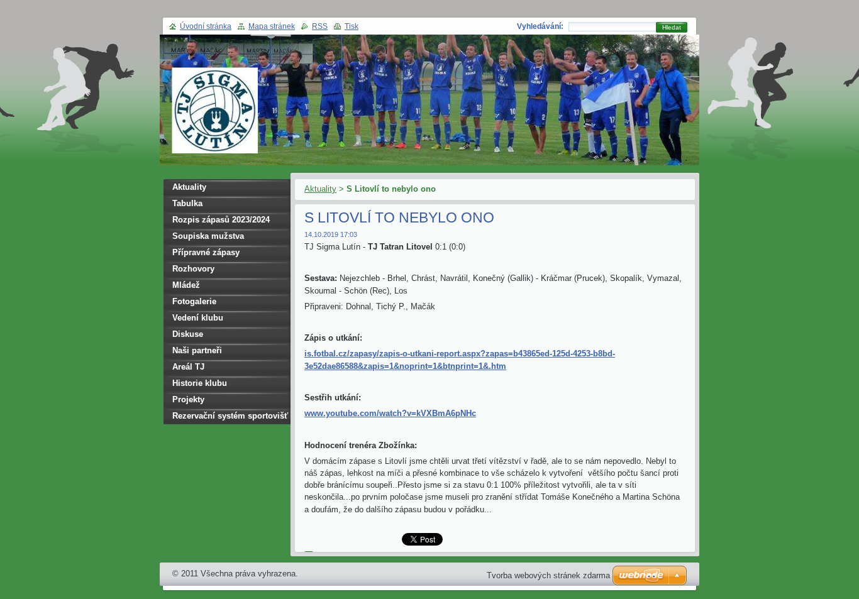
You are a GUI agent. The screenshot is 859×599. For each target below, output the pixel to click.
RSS (320, 26)
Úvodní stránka (205, 26)
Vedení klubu (197, 317)
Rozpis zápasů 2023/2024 (221, 219)
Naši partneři (197, 350)
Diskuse (187, 334)
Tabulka (187, 203)
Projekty (188, 399)
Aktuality (320, 189)
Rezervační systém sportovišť (230, 415)
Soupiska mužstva (208, 236)
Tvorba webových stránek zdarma (548, 575)
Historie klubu (199, 383)
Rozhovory (193, 268)
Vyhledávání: (540, 26)
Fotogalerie (194, 301)
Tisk (351, 26)
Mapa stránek (271, 26)
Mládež (186, 285)
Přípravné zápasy (206, 252)
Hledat (671, 27)
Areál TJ (188, 366)
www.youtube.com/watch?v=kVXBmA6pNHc (390, 413)
